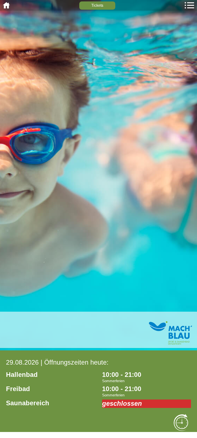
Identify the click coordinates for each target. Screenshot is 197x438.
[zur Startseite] (170, 343)
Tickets (97, 5)
